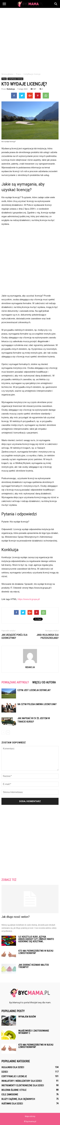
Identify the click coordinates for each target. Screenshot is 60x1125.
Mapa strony (30, 1116)
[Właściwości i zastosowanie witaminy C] (8, 1035)
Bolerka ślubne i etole (13, 1090)
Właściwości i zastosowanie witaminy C (33, 1031)
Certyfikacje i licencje (15, 79)
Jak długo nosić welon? (15, 917)
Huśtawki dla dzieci (12, 1103)
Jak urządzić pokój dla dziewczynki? (14, 636)
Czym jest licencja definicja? (34, 690)
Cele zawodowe (9, 1094)
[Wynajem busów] (8, 1021)
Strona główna (7, 74)
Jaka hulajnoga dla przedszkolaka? (48, 636)
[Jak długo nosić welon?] (30, 899)
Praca (4, 79)
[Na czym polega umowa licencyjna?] (8, 708)
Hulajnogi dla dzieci (12, 1067)
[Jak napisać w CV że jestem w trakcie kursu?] (8, 722)
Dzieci (4, 1071)
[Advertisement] (30, 39)
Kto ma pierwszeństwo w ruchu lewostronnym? (35, 952)
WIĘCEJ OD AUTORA (44, 682)
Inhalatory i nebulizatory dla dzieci (21, 1080)
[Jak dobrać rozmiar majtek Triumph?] (8, 969)
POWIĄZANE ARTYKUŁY (15, 682)
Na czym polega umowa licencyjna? (37, 704)
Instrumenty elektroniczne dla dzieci (22, 1085)
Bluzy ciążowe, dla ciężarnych (18, 1099)
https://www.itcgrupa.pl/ (29, 599)
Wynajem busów (27, 1016)
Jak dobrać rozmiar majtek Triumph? (33, 966)
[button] (56, 4)
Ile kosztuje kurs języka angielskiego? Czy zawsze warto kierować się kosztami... (36, 939)
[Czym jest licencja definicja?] (8, 693)
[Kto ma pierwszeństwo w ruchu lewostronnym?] (8, 955)
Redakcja (11, 89)
